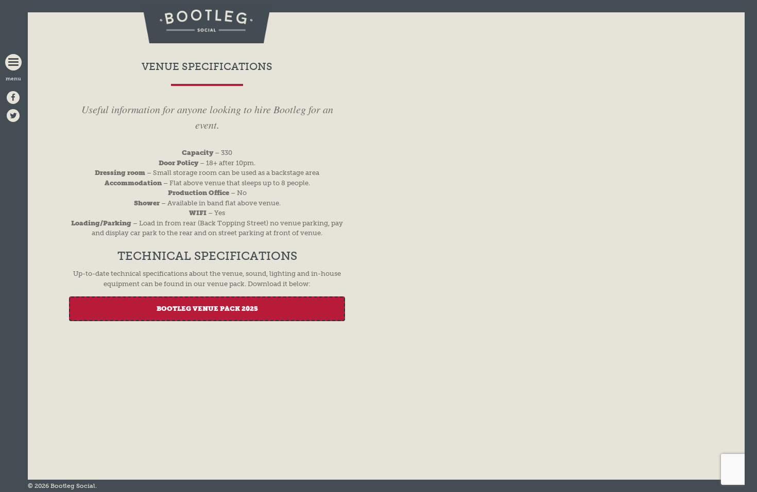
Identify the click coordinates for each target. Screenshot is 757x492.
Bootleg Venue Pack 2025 (207, 308)
